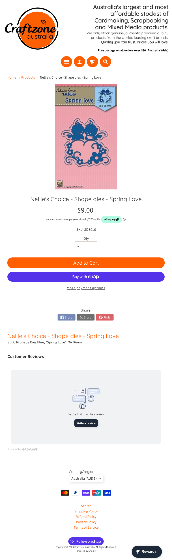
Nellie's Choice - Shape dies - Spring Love (63, 336)
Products (28, 77)
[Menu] (66, 61)
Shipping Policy (86, 511)
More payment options (86, 287)
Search (86, 505)
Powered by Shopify (86, 551)
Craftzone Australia (84, 547)
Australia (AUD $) (84, 478)
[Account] (79, 61)
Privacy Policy (86, 522)
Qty (86, 238)
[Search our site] (105, 61)
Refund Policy (86, 516)
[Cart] (92, 61)
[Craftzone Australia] (32, 28)
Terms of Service (86, 527)
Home (11, 77)
